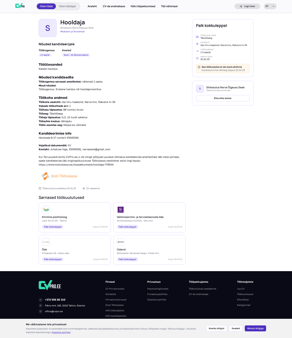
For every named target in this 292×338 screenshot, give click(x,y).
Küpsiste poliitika (61, 332)
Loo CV (241, 288)
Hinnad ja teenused (116, 299)
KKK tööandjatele (115, 310)
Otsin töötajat (67, 6)
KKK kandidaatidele (116, 316)
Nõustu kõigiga (255, 328)
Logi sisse (249, 6)
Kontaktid (111, 294)
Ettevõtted (243, 299)
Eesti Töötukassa (115, 305)
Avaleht (92, 6)
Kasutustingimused (157, 288)
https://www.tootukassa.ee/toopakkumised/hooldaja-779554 (76, 164)
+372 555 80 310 (55, 299)
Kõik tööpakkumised (143, 6)
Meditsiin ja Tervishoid (72, 31)
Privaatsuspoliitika (157, 294)
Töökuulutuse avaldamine (202, 288)
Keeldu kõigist (216, 328)
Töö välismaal (169, 6)
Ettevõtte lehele (222, 98)
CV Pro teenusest (115, 288)
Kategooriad (243, 305)
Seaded (236, 328)
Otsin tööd (46, 6)
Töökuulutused (245, 294)
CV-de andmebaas (114, 6)
